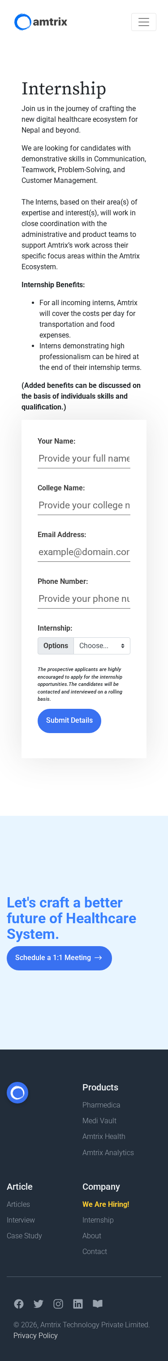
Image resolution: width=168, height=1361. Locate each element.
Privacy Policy (35, 1335)
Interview (21, 1220)
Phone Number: (63, 581)
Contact (94, 1251)
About (91, 1236)
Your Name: (57, 441)
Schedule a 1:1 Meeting (54, 957)
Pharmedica (101, 1105)
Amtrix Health (103, 1136)
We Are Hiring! (105, 1204)
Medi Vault (99, 1120)
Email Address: (62, 534)
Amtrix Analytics (108, 1152)
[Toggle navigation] (143, 22)
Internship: (55, 628)
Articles (18, 1204)
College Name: (61, 488)
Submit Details (69, 720)
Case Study (24, 1236)
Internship (98, 1220)
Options (55, 645)
